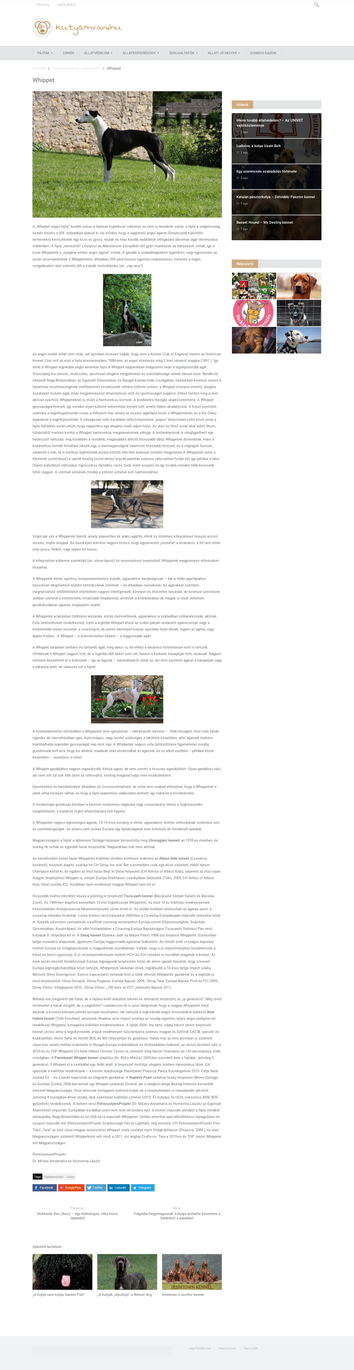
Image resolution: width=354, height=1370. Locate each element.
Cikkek (68, 53)
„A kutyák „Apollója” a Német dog (124, 1294)
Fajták (43, 53)
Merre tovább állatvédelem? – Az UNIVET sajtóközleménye (269, 123)
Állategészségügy (139, 53)
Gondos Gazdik (263, 53)
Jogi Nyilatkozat (200, 1348)
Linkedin (120, 1187)
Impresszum (227, 1348)
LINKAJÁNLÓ (66, 4)
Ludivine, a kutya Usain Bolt (258, 146)
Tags (37, 1177)
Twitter (98, 1187)
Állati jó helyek (222, 53)
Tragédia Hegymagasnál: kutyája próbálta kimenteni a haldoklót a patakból (176, 1216)
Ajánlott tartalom (47, 1246)
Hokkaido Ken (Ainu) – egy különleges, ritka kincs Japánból (77, 1216)
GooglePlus (73, 1187)
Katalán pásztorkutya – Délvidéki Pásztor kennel (275, 197)
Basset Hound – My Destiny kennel (264, 222)
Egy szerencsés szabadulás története (266, 171)
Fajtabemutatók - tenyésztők (76, 68)
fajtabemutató (54, 1177)
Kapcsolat (250, 1348)
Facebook (46, 1187)
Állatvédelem (96, 53)
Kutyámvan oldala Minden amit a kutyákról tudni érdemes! (77, 28)
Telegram (144, 1187)
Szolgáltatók (181, 53)
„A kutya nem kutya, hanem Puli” (59, 1294)
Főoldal (43, 4)
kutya (70, 1177)
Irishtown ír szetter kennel (183, 1294)
